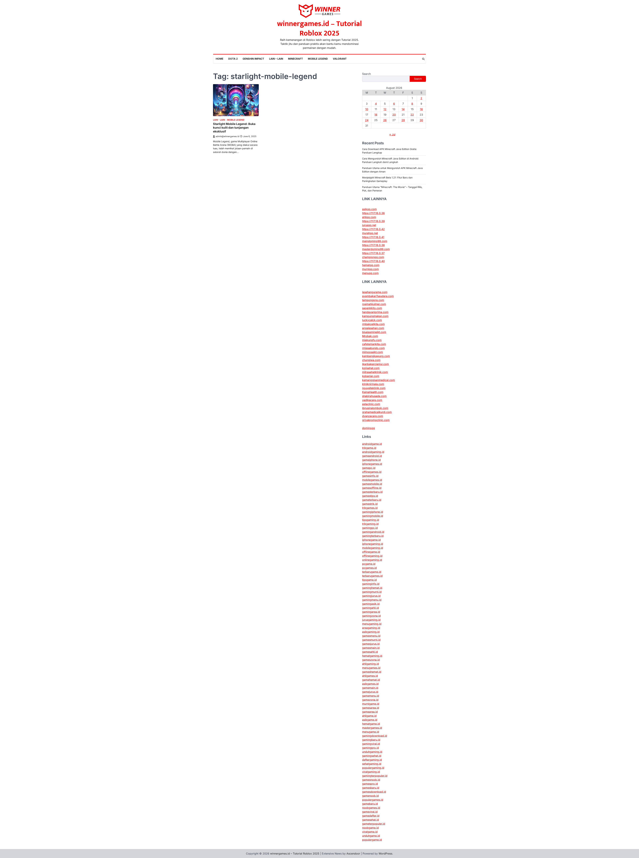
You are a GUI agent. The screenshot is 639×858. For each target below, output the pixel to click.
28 (403, 120)
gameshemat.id (371, 671)
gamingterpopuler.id (374, 775)
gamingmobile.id (372, 515)
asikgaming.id (371, 631)
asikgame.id (369, 719)
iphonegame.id (371, 539)
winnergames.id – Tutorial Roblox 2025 (319, 28)
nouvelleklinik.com (373, 388)
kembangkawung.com (376, 356)
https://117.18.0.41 (373, 237)
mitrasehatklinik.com (375, 372)
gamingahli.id (370, 607)
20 (394, 114)
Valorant (340, 58)
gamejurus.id (370, 691)
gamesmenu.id (371, 635)
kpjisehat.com (371, 368)
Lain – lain (276, 58)
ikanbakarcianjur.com (375, 364)
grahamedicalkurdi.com (377, 412)
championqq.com (373, 257)
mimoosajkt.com (372, 352)
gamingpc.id (370, 527)
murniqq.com (370, 269)
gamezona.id (370, 699)
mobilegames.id (372, 479)
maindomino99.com (374, 241)
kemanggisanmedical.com (378, 380)
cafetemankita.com (374, 344)
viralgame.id (370, 831)
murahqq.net (370, 233)
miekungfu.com (372, 340)
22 (412, 114)
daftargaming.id (372, 759)
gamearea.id (370, 711)
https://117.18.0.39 (373, 221)
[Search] (423, 58)
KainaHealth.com (372, 392)
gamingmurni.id (372, 591)
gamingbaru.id (371, 739)
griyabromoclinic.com (376, 420)
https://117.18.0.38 (373, 245)
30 (421, 120)
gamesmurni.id (371, 639)
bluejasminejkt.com (374, 332)
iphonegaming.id (372, 543)
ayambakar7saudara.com (378, 296)
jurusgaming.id (371, 619)
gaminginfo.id (370, 583)
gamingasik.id (371, 603)
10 (366, 109)
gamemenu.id (370, 695)
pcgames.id (369, 567)
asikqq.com (369, 209)
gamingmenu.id (371, 599)
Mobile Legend (318, 58)
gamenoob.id (370, 795)
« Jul (392, 134)
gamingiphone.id (372, 511)
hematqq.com (370, 265)
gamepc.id (368, 467)
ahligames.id (370, 675)
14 (403, 109)
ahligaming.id (370, 663)
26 (385, 120)
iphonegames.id (372, 463)
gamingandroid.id (373, 531)
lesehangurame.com (374, 292)
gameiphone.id (371, 459)
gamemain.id (370, 687)
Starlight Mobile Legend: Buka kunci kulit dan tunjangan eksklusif (234, 127)
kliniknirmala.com (373, 384)
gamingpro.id (370, 747)
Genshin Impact (253, 58)
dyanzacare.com (372, 416)
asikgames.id (370, 683)
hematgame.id (371, 723)
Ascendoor (353, 853)
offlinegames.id (371, 471)
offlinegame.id (371, 551)
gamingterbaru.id (373, 535)
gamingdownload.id (374, 735)
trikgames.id (370, 507)
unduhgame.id (371, 835)
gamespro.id (370, 783)
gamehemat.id (371, 679)
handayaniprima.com (375, 312)
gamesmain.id (371, 647)
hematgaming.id (372, 655)
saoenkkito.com (372, 308)
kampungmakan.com (375, 316)
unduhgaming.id (372, 751)
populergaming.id (373, 767)
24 (366, 120)
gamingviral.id (371, 743)
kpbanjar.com (370, 376)
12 (385, 109)
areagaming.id (371, 627)
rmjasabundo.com (373, 348)
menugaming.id (371, 623)
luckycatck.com (372, 320)
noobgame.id (370, 827)
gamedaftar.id (370, 815)
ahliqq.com (369, 217)
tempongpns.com (373, 300)
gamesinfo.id (370, 475)
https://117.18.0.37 (373, 253)
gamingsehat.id (371, 755)
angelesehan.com (373, 328)
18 (375, 114)
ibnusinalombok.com (375, 408)
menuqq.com (370, 273)
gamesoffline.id (371, 487)
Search (366, 73)
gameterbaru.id (371, 499)
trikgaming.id (370, 523)
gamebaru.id (370, 803)
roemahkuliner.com (374, 304)
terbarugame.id (371, 571)
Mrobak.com (370, 336)
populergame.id (372, 839)
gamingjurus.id (371, 595)
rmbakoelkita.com (373, 324)
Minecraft (295, 58)
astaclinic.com (371, 404)
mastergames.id (372, 727)
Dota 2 (233, 58)
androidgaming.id (373, 451)
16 (421, 109)
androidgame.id (372, 443)
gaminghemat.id (372, 587)
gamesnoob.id (371, 779)
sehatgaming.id (371, 763)
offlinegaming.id (372, 555)
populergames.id (372, 799)
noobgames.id (371, 807)
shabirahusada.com (374, 396)
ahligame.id (369, 715)
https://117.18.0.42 (373, 229)
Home (219, 58)
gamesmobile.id (372, 483)
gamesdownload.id (374, 791)
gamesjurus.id (371, 643)
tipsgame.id (369, 579)
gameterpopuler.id (373, 823)
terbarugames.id (372, 575)
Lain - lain (219, 120)
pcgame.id (368, 563)
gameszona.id (371, 659)
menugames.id (371, 667)
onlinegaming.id (372, 559)
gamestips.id (370, 495)
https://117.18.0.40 (373, 261)
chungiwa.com (371, 360)
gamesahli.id (370, 651)
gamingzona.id (371, 615)
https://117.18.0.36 (373, 213)
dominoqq (368, 428)
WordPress (385, 853)
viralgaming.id (371, 771)
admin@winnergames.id (227, 136)
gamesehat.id (370, 819)
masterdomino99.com (376, 249)
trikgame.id (369, 447)
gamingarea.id (371, 611)
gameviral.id (370, 811)
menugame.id (370, 731)
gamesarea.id (370, 707)
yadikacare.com (372, 400)
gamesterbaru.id (372, 491)
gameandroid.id (372, 455)
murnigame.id (370, 703)
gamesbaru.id (370, 787)
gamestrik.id (370, 503)
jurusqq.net (369, 225)
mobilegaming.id (372, 547)
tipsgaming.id (370, 519)
